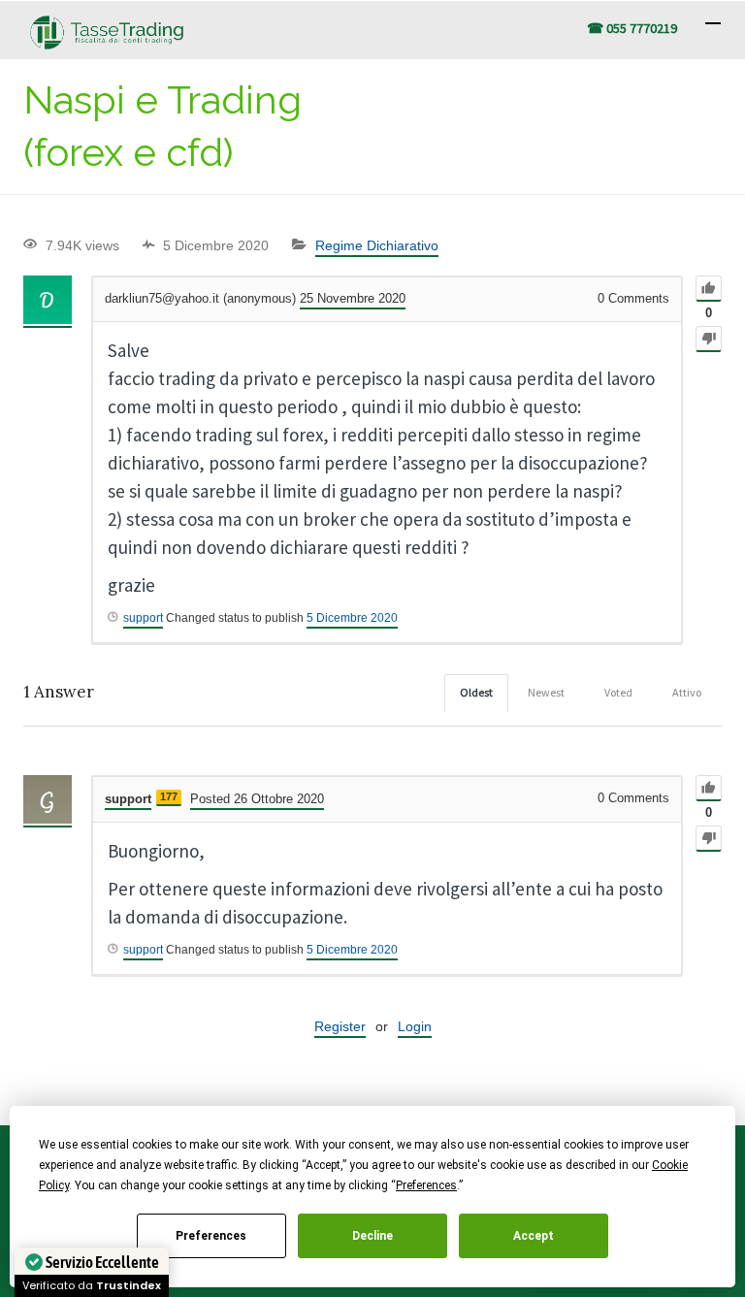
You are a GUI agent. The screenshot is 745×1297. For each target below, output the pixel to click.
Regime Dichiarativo (376, 245)
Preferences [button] (426, 1185)
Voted (618, 692)
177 (169, 796)
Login (415, 1026)
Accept (533, 1236)
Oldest (476, 692)
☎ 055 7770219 (632, 28)
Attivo (686, 692)
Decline (372, 1236)
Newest (546, 692)
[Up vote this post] (709, 289)
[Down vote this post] (709, 339)
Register (340, 1026)
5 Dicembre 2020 (352, 618)
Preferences (211, 1236)
